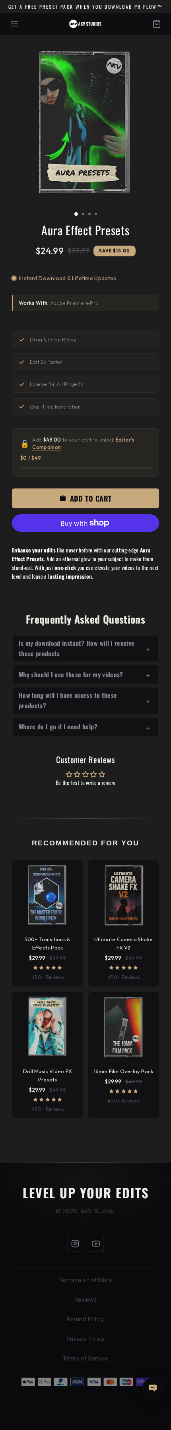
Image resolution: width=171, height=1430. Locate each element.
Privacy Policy (85, 1338)
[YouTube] (96, 1244)
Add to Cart (85, 1415)
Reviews (85, 1299)
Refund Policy (85, 1319)
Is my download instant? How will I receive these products (76, 648)
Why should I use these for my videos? (71, 674)
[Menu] (14, 24)
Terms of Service (86, 1358)
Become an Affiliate (85, 1280)
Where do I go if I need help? (58, 726)
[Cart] (157, 24)
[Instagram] (75, 1244)
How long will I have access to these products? (68, 700)
